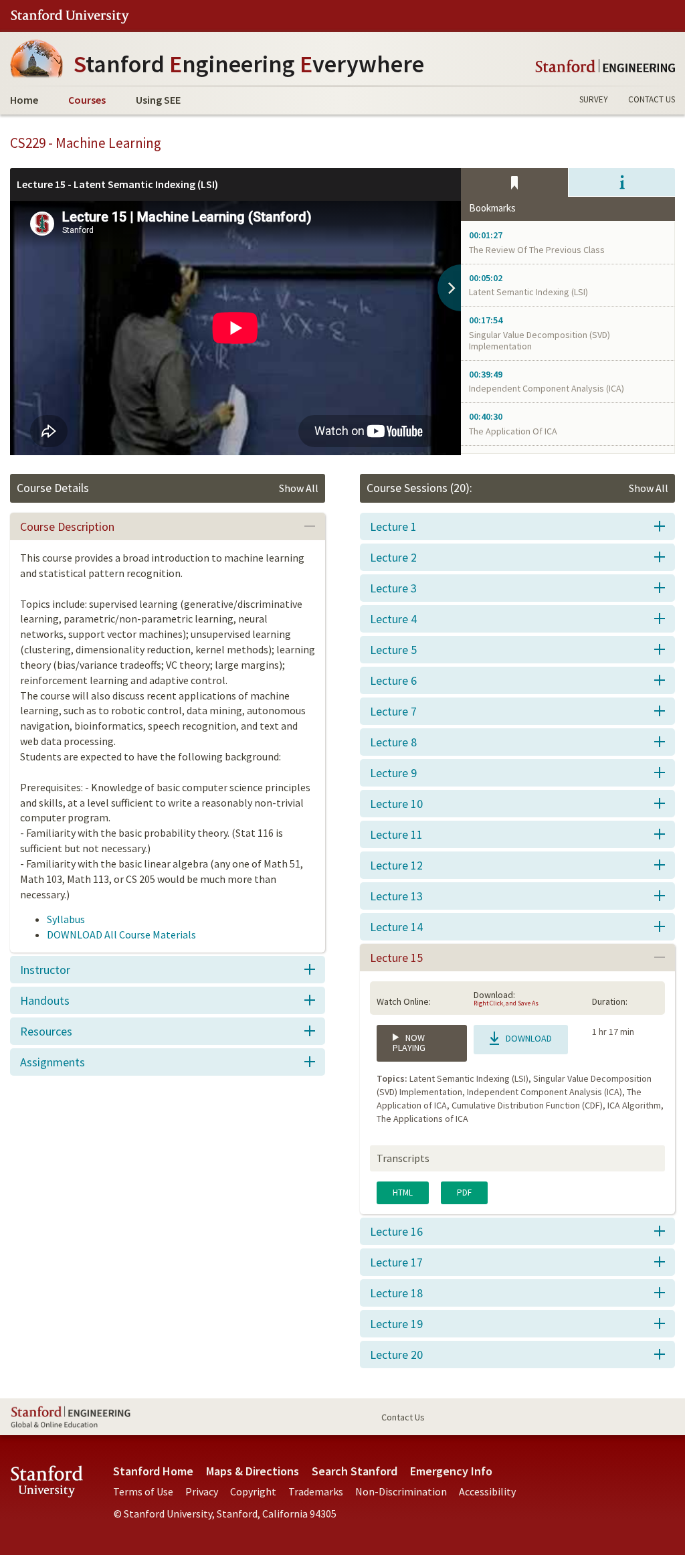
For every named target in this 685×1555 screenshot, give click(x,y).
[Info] (622, 182)
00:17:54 (485, 320)
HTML (403, 1192)
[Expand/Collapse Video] (449, 287)
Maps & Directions (252, 1471)
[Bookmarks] (514, 182)
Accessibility (487, 1491)
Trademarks (315, 1491)
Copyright (253, 1491)
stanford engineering (605, 65)
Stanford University (69, 16)
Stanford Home (153, 1471)
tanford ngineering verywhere (249, 64)
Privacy (201, 1491)
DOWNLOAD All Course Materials (121, 934)
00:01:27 (485, 235)
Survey (593, 99)
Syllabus (66, 919)
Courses (87, 99)
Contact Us (651, 99)
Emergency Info (451, 1471)
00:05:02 (485, 278)
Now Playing (409, 1043)
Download (528, 1038)
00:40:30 (485, 416)
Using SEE (158, 99)
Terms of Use (143, 1491)
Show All (298, 488)
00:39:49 (485, 374)
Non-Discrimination (401, 1491)
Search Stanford (354, 1471)
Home (24, 99)
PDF (464, 1192)
